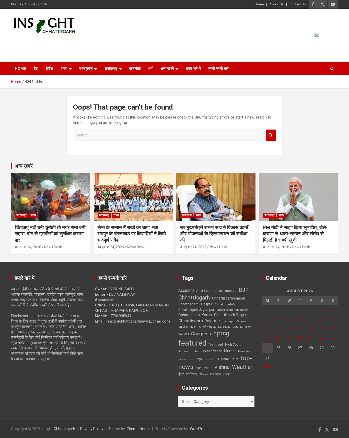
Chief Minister (187, 326)
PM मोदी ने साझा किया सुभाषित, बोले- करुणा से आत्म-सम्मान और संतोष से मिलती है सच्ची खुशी (295, 234)
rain (191, 359)
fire (211, 344)
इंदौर (181, 374)
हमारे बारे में (193, 68)
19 (289, 338)
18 (278, 338)
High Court (233, 344)
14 (311, 329)
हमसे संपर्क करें (218, 68)
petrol (182, 359)
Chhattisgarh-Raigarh (231, 315)
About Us (277, 4)
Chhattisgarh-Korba (195, 315)
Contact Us (297, 4)
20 (300, 338)
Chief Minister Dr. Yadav (214, 326)
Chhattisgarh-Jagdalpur (196, 309)
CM (186, 334)
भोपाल (204, 374)
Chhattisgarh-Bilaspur (195, 304)
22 (322, 338)
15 (322, 329)
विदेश (49, 68)
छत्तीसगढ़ (191, 374)
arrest (218, 291)
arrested (230, 291)
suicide (210, 359)
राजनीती (135, 68)
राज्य (64, 68)
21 (311, 338)
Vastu (208, 368)
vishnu (222, 367)
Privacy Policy (91, 428)
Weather (242, 367)
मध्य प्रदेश (215, 374)
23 (333, 338)
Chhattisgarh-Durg (227, 304)
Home (259, 4)
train (199, 368)
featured (192, 343)
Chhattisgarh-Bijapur (228, 298)
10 (267, 329)
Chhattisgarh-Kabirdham (232, 310)
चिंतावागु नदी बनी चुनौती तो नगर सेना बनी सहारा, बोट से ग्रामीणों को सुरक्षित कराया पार (50, 234)
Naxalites (244, 351)
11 (278, 329)
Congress (201, 333)
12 (289, 329)
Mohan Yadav (212, 351)
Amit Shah (203, 291)
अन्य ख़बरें (24, 166)
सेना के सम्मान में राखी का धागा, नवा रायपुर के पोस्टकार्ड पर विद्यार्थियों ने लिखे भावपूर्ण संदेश (132, 234)
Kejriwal (183, 351)
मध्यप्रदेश (86, 68)
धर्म (150, 68)
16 (333, 329)
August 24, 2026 (28, 247)
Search (271, 135)
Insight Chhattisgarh (57, 42)
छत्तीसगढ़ (111, 68)
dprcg (221, 333)
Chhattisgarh (194, 297)
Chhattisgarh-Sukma (233, 321)
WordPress (199, 428)
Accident (186, 290)
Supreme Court (227, 359)
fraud (219, 344)
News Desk (53, 247)
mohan (195, 351)
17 (267, 338)
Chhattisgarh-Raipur (197, 320)
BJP (244, 290)
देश (36, 68)
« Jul (266, 367)
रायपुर (227, 374)
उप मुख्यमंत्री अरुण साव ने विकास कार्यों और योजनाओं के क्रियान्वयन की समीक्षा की (214, 234)
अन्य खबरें (167, 68)
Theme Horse (138, 428)
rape (199, 359)
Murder (230, 351)
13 (300, 329)
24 (267, 348)
